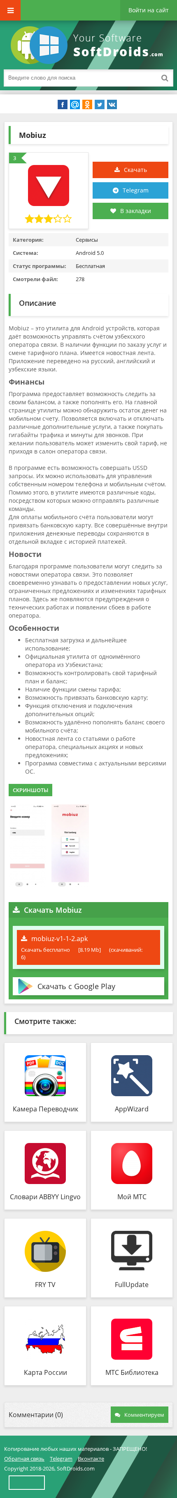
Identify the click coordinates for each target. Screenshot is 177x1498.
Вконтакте (91, 1458)
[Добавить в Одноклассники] (87, 105)
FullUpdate (132, 1284)
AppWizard (132, 1108)
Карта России (45, 1372)
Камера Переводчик (45, 1108)
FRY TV (45, 1284)
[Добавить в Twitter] (100, 105)
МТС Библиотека (131, 1372)
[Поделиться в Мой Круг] (75, 105)
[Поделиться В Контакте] (112, 105)
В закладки (135, 211)
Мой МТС (132, 1196)
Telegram (136, 190)
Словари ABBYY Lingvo (45, 1196)
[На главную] (88, 45)
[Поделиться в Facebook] (63, 105)
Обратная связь (24, 1458)
